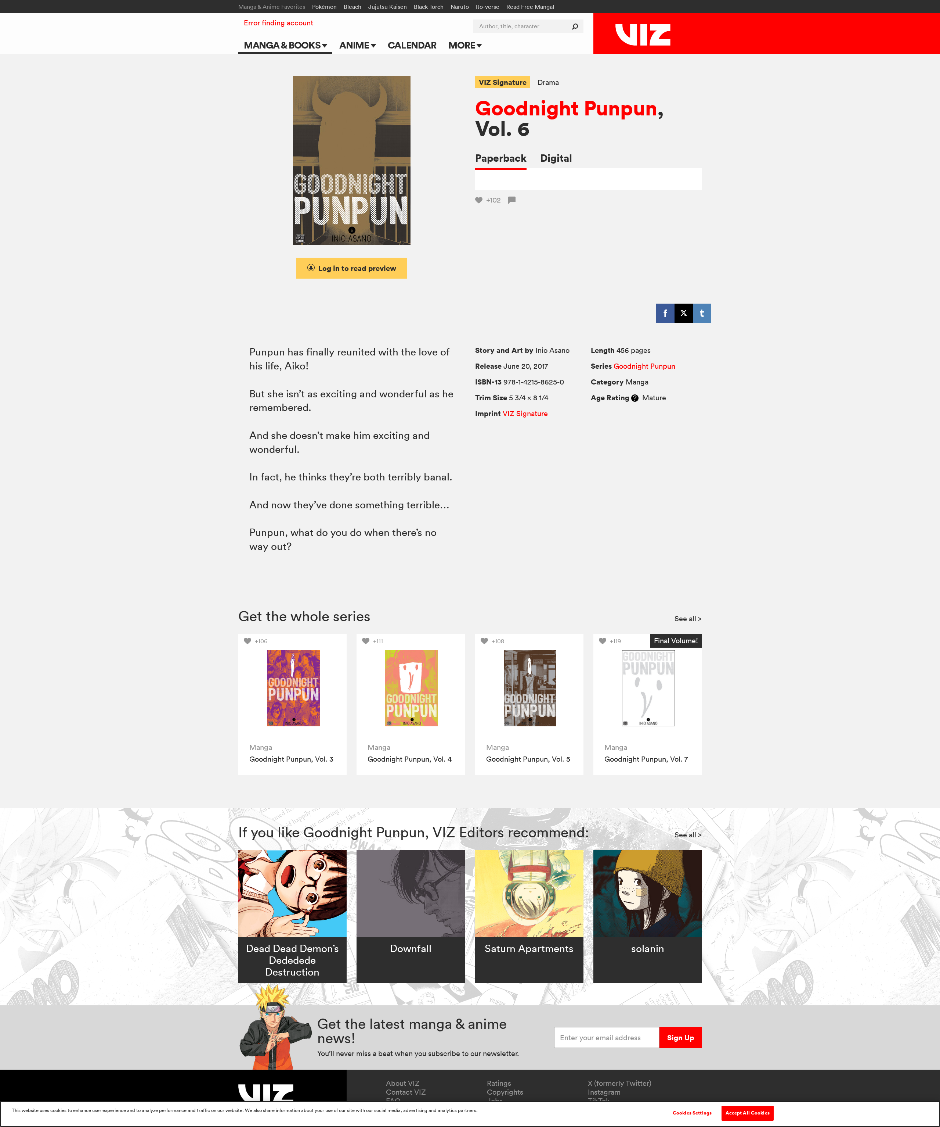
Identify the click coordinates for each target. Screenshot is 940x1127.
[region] (470, 1114)
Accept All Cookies (748, 1113)
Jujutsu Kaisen (387, 6)
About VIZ (403, 1083)
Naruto (460, 6)
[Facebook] (665, 313)
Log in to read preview (357, 268)
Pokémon (324, 6)
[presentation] (292, 688)
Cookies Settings (692, 1113)
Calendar (412, 45)
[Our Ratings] (635, 397)
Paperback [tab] (501, 157)
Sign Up (680, 1037)
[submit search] (576, 26)
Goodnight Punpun (566, 107)
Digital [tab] (556, 157)
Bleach (352, 6)
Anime (355, 45)
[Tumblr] (702, 313)
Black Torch (429, 6)
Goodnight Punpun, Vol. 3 (291, 759)
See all (688, 618)
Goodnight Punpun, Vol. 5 (528, 759)
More (462, 45)
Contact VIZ (406, 1092)
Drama (548, 82)
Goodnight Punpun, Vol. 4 (410, 759)
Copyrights (505, 1092)
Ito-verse (487, 6)
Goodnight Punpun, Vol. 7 (646, 759)
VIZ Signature (503, 82)
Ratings (499, 1083)
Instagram (604, 1092)
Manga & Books (283, 45)
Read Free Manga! (530, 6)
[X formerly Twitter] (684, 313)
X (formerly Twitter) (619, 1083)
